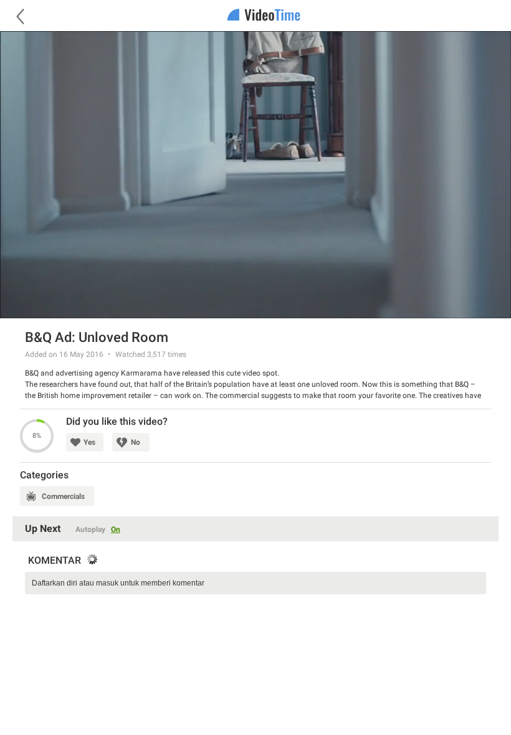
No (135, 442)
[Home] (255, 16)
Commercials (63, 496)
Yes (89, 442)
